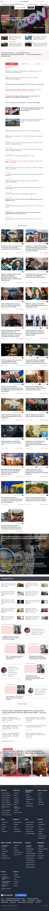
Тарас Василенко (31, 695)
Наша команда (4, 902)
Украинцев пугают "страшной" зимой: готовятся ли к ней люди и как (11, 442)
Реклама (24, 900)
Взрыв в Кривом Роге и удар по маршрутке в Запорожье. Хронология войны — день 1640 (23, 161)
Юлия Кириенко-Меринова (9, 624)
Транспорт (28, 797)
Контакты (39, 900)
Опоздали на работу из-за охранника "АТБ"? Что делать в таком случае (24, 84)
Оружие (4, 853)
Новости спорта (42, 790)
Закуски (16, 885)
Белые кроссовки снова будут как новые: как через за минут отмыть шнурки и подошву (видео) (8, 593)
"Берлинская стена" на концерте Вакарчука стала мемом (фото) (24, 765)
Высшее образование (17, 807)
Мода (39, 826)
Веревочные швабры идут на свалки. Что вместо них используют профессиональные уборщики (21, 78)
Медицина (16, 802)
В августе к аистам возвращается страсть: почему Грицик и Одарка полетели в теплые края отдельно (36, 499)
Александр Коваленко (4, 675)
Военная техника (6, 858)
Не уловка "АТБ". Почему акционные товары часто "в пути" (20, 155)
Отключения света (22, 53)
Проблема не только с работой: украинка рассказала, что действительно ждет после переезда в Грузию (23, 143)
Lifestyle (40, 819)
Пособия (16, 810)
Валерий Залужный (31, 855)
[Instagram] (42, 1)
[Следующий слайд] (47, 4)
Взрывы (4, 849)
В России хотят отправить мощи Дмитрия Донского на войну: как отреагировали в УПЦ (16, 45)
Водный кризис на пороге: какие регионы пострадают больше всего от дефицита (11, 416)
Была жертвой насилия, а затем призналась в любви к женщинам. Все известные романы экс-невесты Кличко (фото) (24, 753)
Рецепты (16, 871)
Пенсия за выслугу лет (6, 889)
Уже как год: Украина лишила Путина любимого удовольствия (21, 194)
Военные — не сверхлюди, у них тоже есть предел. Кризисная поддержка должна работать (41, 691)
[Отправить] (16, 2)
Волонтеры (4, 855)
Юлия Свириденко (30, 867)
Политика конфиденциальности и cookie (15, 898)
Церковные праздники (41, 846)
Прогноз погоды (18, 812)
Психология (17, 829)
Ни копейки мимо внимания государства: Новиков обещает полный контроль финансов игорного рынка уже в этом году (11, 547)
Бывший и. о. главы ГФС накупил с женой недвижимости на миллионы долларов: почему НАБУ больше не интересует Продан (37, 248)
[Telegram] (36, 1)
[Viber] (34, 1)
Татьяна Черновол (27, 635)
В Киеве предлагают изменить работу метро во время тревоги (35, 415)
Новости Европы (30, 822)
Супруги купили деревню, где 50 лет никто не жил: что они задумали (22, 130)
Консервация (17, 876)
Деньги (28, 794)
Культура (40, 831)
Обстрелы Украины (7, 53)
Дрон (3, 829)
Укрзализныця (29, 806)
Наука (3, 819)
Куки (24, 7)
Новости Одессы (6, 800)
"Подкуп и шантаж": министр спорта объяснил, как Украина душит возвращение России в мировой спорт (23, 213)
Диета (15, 826)
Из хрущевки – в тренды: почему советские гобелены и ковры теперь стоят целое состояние (24, 188)
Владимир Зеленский (28, 846)
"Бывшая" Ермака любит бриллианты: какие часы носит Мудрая (15, 38)
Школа (15, 804)
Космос (3, 824)
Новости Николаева (6, 814)
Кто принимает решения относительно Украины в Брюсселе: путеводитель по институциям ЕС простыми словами (12, 500)
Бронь (15, 847)
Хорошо (31, 7)
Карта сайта (13, 902)
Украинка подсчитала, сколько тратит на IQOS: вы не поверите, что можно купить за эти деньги (24, 168)
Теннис (40, 797)
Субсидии (16, 800)
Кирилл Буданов (30, 858)
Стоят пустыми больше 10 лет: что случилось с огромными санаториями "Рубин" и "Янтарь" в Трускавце (23, 150)
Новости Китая (29, 831)
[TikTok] (44, 2)
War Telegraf (31, 41)
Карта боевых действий (5, 846)
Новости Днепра (6, 797)
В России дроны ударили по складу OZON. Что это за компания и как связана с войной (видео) (19, 19)
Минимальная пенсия (5, 885)
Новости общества (44, 252)
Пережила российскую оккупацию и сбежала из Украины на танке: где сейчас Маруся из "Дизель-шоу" (32, 610)
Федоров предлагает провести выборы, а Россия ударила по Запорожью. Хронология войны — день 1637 (12, 727)
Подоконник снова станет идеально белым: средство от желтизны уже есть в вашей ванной (32, 585)
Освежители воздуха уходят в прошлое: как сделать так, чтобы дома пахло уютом (24, 206)
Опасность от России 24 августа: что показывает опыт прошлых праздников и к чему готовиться (12, 247)
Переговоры (5, 851)
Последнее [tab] (11, 63)
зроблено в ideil (44, 905)
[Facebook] (32, 1)
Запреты (40, 853)
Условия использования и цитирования (10, 900)
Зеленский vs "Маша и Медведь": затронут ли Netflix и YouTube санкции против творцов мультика (36, 361)
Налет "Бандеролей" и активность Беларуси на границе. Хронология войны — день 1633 (36, 735)
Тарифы (28, 801)
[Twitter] (40, 1)
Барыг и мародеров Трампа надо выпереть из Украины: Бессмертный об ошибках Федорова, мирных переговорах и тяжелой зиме (11, 277)
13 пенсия (4, 874)
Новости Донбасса (6, 810)
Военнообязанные (18, 852)
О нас (2, 898)
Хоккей (40, 800)
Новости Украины (12, 41)
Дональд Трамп (30, 849)
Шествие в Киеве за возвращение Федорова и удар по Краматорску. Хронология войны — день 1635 (10, 735)
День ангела (41, 855)
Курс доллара (29, 803)
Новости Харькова (6, 795)
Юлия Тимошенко (30, 862)
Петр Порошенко (30, 860)
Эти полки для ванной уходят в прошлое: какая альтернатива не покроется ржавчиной (24, 175)
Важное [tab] (38, 63)
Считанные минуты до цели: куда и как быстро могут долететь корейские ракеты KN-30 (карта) (36, 275)
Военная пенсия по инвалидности (6, 882)
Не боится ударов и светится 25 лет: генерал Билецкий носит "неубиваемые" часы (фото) (12, 361)
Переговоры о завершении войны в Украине (13, 4)
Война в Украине (6, 842)
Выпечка (16, 874)
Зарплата (16, 793)
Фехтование (41, 804)
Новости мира (20, 504)
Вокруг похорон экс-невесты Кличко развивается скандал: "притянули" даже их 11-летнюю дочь (8, 601)
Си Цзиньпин (29, 851)
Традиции (40, 851)
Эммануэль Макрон (30, 853)
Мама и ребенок (18, 822)
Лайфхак (40, 833)
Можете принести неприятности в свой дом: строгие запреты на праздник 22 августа (23, 137)
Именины (40, 858)
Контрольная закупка (32, 4)
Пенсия (3, 871)
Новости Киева (5, 793)
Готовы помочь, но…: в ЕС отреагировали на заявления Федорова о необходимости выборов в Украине (37, 472)
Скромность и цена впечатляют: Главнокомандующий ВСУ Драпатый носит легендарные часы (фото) (36, 443)
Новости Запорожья (7, 804)
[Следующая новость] (47, 761)
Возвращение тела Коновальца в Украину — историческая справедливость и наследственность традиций (14, 671)
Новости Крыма (5, 812)
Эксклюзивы (43, 4)
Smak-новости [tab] (25, 63)
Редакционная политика (32, 898)
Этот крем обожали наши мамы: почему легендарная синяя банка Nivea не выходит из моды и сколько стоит (9, 765)
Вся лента (7, 67)
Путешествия (41, 829)
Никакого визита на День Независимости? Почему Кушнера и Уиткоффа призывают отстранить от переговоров (12, 389)
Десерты (16, 881)
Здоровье (16, 819)
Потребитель (41, 824)
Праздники (40, 842)
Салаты (16, 883)
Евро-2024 (40, 802)
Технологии (4, 822)
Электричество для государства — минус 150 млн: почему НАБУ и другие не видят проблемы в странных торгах (11, 472)
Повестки (16, 845)
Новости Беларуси (30, 833)
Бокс (39, 795)
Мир (26, 819)
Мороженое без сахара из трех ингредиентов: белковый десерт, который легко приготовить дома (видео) (23, 71)
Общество (16, 790)
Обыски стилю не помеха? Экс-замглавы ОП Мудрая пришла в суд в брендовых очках (23, 200)
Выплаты (16, 797)
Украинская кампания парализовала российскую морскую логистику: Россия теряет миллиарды (35, 677)
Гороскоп (40, 822)
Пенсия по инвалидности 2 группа (6, 878)
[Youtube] (38, 2)
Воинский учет (17, 854)
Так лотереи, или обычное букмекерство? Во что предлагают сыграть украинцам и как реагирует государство (37, 547)
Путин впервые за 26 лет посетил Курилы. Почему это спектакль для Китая (15, 698)
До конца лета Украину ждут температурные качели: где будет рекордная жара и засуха (36, 388)
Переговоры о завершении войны (12, 54)
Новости (3, 790)
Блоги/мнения (18, 634)
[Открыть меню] (2, 1)
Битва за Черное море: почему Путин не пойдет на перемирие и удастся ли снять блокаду (11, 305)
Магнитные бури (42, 835)
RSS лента (38, 902)
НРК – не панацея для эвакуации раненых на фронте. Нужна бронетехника (14, 657)
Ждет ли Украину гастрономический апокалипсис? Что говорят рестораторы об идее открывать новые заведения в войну (36, 565)
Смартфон (4, 831)
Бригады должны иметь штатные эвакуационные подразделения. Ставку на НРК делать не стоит (37, 631)
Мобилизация (5, 56)
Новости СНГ (29, 829)
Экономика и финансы (29, 791)
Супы (15, 879)
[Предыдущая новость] (1, 761)
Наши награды (31, 900)
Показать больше (22, 225)
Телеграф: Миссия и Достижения (25, 902)
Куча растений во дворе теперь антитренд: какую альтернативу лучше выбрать (8, 585)
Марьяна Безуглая (30, 864)
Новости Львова (6, 802)
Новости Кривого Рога (6, 807)
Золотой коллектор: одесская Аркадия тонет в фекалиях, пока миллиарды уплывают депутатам (11, 527)
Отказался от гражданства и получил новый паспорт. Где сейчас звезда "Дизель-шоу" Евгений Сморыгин (31, 593)
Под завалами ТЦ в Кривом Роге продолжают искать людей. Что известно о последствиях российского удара (40, 38)
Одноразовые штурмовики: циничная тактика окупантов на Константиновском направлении (37, 657)
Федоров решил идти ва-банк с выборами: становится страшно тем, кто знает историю (10, 638)
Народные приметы (43, 849)
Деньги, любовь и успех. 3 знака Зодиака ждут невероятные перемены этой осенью (38, 765)
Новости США (29, 824)
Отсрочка (16, 850)
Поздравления (41, 838)
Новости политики (44, 365)
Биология (4, 826)
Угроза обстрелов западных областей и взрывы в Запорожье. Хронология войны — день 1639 (36, 719)
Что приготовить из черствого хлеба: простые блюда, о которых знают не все (23, 219)
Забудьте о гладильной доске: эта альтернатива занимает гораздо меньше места (8, 618)
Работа (15, 795)
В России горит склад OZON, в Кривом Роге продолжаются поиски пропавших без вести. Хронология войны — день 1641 (40, 45)
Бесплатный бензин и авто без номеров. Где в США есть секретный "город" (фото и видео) (32, 121)
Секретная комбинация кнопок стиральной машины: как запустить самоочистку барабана (22, 181)
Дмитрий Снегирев (34, 644)
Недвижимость (29, 799)
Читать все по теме (6, 571)
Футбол (40, 793)
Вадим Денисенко (10, 684)
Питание (16, 824)
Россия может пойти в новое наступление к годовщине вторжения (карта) (36, 726)
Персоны (28, 842)
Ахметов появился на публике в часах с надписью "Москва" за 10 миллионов (32, 602)
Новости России (30, 826)
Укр (47, 1)
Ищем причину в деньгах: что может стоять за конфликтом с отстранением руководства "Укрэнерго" (12, 565)
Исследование (17, 831)
